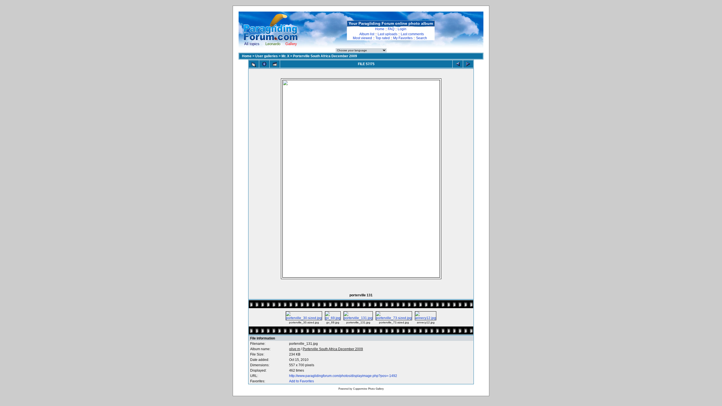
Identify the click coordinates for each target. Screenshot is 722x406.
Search (421, 38)
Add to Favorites (301, 381)
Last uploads (387, 34)
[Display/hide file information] (264, 64)
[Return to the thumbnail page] (254, 64)
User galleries (266, 56)
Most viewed (362, 38)
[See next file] (468, 64)
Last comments (412, 34)
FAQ (391, 29)
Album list (366, 34)
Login (402, 29)
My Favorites (403, 38)
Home (379, 29)
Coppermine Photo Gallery (368, 388)
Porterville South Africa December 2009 (325, 56)
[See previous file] (458, 64)
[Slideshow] (275, 64)
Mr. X (285, 56)
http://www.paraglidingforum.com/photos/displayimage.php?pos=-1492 (343, 376)
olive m (294, 349)
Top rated (382, 38)
